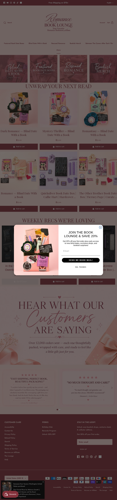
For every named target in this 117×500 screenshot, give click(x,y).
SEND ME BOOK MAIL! (81, 260)
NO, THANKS (80, 267)
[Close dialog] (100, 227)
